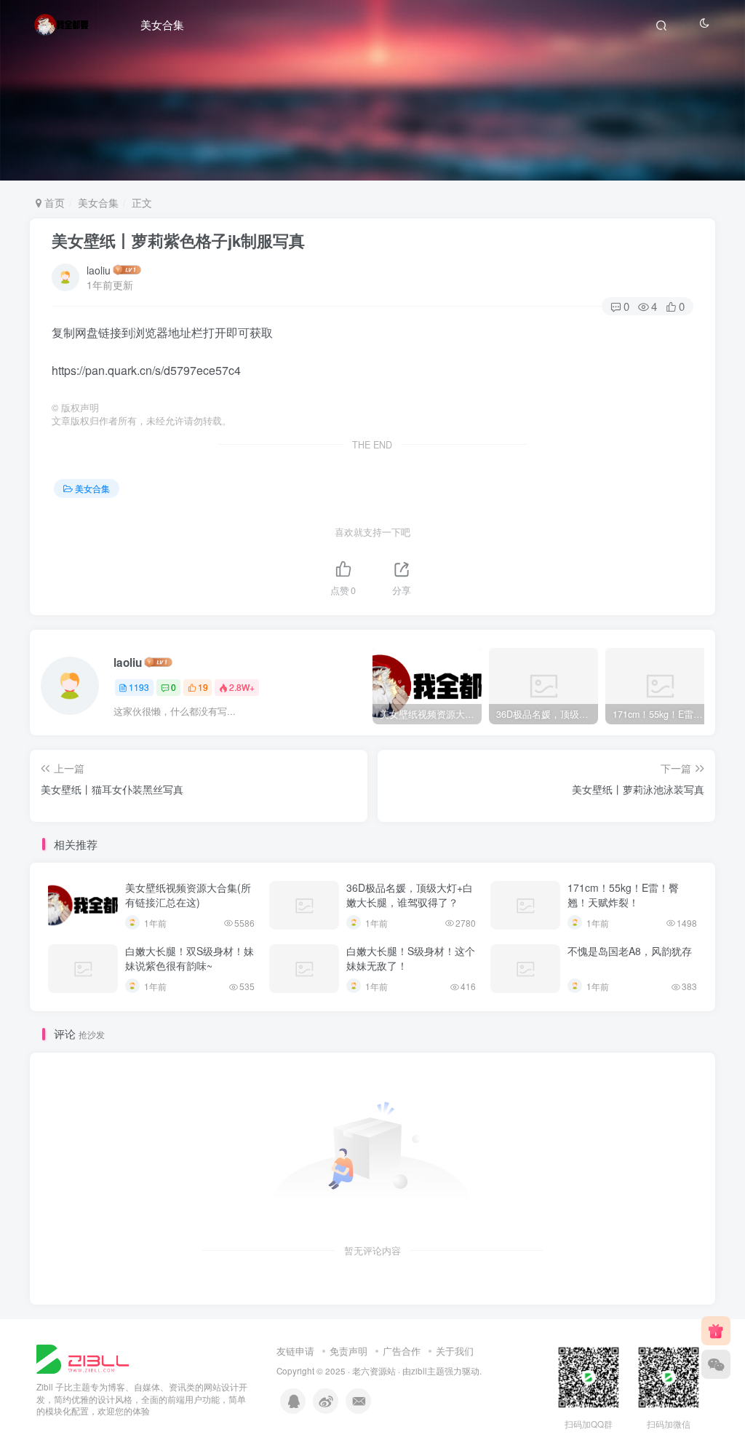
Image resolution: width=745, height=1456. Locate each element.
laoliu (99, 270)
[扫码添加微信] (715, 1364)
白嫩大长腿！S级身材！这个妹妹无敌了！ (410, 958)
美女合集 (162, 24)
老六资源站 (374, 1371)
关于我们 (455, 1351)
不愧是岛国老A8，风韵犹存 (629, 950)
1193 (139, 687)
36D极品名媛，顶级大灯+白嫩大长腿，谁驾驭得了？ (409, 894)
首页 (53, 202)
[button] (726, 173)
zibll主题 (428, 1371)
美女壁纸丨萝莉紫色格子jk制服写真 (178, 240)
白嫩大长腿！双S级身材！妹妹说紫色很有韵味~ (189, 958)
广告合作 (402, 1351)
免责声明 (348, 1351)
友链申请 (295, 1351)
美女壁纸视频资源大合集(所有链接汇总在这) (188, 894)
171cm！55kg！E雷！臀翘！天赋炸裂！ (623, 894)
